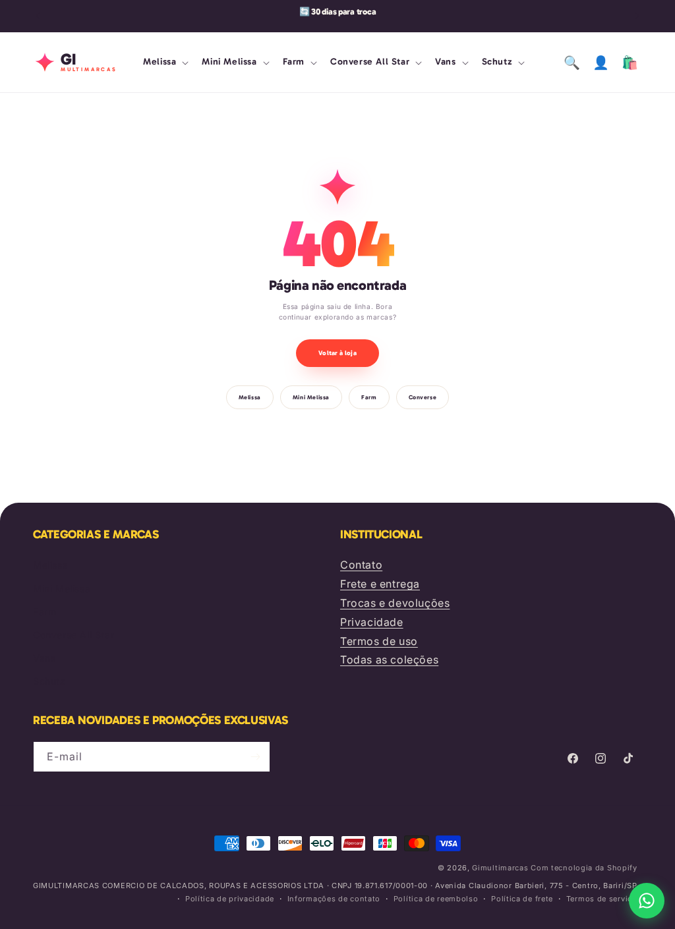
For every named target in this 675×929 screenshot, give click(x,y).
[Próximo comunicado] (637, 15)
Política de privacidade (229, 898)
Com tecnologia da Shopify (584, 867)
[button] (164, 62)
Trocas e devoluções (395, 602)
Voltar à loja (337, 353)
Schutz (49, 681)
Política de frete (522, 898)
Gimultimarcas (500, 867)
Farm (368, 397)
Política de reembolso (436, 898)
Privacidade (371, 622)
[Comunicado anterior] (37, 15)
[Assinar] (255, 756)
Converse (423, 397)
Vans (44, 657)
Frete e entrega (380, 583)
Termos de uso (379, 641)
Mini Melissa (311, 397)
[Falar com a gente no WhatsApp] (646, 900)
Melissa (250, 397)
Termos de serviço (601, 898)
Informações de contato (333, 898)
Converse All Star (73, 634)
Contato (361, 564)
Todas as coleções (389, 659)
